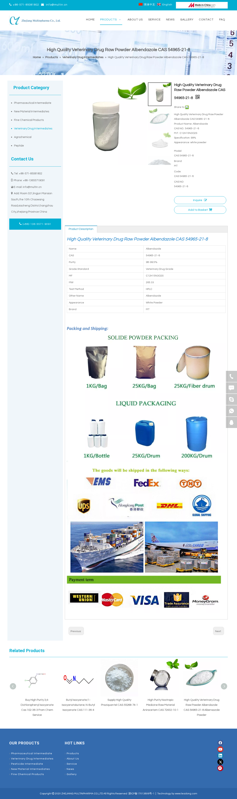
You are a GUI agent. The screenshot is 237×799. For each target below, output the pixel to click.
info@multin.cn (56, 4)
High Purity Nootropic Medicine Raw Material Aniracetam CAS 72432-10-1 (160, 705)
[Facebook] (220, 743)
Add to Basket (198, 209)
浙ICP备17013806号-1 (141, 793)
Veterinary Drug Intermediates (33, 128)
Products (73, 753)
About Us (73, 758)
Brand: (178, 161)
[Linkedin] (220, 756)
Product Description (81, 229)
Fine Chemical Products (29, 120)
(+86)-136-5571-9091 (36, 224)
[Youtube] (220, 749)
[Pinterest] (220, 768)
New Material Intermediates (31, 111)
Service (72, 764)
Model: (178, 151)
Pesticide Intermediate (27, 764)
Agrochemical (22, 137)
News (70, 769)
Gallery (72, 774)
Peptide (19, 145)
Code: (177, 171)
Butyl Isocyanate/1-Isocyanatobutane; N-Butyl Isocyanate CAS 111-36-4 (77, 705)
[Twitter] (220, 762)
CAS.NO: (179, 181)
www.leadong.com (186, 793)
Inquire (197, 200)
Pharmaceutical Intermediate (32, 103)
